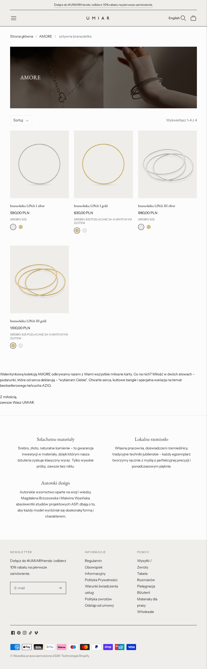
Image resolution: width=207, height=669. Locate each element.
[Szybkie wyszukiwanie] (183, 18)
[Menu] (13, 18)
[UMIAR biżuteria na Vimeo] (36, 633)
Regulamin (93, 560)
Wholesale (145, 611)
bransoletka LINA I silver (27, 205)
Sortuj (18, 120)
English (174, 18)
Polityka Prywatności (101, 580)
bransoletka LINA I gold (91, 205)
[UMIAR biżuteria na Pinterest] (19, 633)
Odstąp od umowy (99, 605)
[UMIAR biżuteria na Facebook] (13, 633)
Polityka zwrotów (98, 599)
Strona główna (21, 36)
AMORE (45, 36)
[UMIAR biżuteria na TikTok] (30, 633)
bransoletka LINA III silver (156, 205)
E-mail (19, 582)
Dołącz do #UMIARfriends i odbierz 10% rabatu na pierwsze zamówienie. (103, 5)
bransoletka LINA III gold (28, 321)
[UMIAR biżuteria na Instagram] (25, 633)
